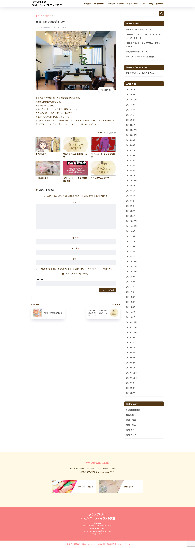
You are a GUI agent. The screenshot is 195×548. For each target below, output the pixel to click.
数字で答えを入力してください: (75, 273)
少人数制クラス (99, 3)
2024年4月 (131, 160)
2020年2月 (131, 362)
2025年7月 (131, 109)
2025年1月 (131, 125)
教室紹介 (87, 3)
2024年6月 (131, 155)
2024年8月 (131, 145)
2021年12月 (131, 261)
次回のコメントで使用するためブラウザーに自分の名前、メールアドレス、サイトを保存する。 (77, 269)
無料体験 (159, 3)
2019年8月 (131, 388)
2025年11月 (131, 99)
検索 (161, 13)
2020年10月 (131, 332)
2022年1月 (131, 256)
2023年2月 (131, 211)
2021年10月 (131, 271)
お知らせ (112, 132)
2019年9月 (131, 383)
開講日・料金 (132, 3)
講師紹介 (111, 3)
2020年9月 (131, 337)
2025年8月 (131, 104)
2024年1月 (131, 175)
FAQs (151, 3)
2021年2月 (131, 312)
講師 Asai (131, 420)
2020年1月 (131, 367)
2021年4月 (131, 302)
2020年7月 (131, 347)
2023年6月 (131, 190)
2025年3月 (131, 120)
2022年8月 (131, 236)
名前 (75, 237)
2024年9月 (131, 140)
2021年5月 (131, 297)
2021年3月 (131, 307)
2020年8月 (131, 342)
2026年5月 (131, 94)
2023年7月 (131, 185)
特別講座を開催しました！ (137, 51)
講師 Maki (131, 425)
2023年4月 (131, 200)
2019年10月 (131, 377)
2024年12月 (131, 130)
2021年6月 (131, 292)
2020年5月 (131, 357)
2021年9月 (131, 276)
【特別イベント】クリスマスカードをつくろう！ (143, 45)
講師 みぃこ (131, 435)
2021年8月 (131, 281)
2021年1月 (131, 317)
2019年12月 (131, 372)
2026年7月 (131, 89)
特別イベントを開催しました (138, 29)
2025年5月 (131, 114)
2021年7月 (131, 286)
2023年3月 (131, 206)
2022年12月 (131, 221)
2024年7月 (131, 150)
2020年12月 (131, 322)
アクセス (143, 3)
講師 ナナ (130, 430)
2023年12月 (131, 180)
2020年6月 (131, 352)
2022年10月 (131, 226)
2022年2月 (131, 251)
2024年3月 (131, 165)
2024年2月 (131, 170)
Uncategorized (133, 409)
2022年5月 (131, 246)
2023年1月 (131, 216)
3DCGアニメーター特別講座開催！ (141, 56)
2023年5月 (131, 195)
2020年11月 (131, 327)
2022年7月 (131, 241)
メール (76, 248)
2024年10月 (131, 135)
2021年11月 (131, 266)
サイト (75, 258)
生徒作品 (120, 3)
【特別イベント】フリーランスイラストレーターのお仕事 (143, 36)
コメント (76, 202)
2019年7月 (131, 393)
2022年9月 (131, 231)
